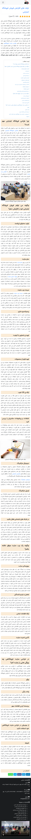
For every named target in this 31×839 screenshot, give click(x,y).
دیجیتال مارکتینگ (26, 87)
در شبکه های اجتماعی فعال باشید (23, 91)
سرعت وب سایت (26, 73)
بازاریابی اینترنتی (16, 474)
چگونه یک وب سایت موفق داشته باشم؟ (21, 93)
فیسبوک (19, 774)
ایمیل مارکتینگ (26, 89)
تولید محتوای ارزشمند (25, 69)
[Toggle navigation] (3, 2)
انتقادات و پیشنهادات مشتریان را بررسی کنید (22, 84)
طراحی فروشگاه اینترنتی (11, 131)
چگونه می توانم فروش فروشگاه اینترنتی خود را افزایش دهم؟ (17, 66)
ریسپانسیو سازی (26, 75)
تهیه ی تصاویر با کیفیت (25, 78)
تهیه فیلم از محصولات (25, 80)
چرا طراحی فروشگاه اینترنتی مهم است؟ (21, 64)
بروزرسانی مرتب (26, 96)
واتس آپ (11, 774)
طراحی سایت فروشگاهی (10, 43)
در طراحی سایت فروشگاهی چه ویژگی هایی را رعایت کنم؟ (17, 105)
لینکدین (28, 774)
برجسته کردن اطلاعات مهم (24, 112)
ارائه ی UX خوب (26, 82)
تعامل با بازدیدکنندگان (25, 98)
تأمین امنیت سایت (25, 102)
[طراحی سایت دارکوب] (26, 2)
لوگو (28, 107)
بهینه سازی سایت (12, 277)
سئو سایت (27, 71)
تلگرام (23, 774)
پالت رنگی (27, 109)
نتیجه (27, 116)
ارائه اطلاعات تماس (25, 100)
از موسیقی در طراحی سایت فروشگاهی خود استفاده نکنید (19, 114)
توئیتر (15, 774)
